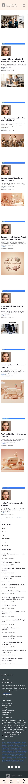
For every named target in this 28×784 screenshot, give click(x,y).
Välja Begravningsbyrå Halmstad (11, 562)
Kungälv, (24, 752)
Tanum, (14, 760)
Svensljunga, (10, 760)
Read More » (3, 68)
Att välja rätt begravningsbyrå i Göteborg (13, 584)
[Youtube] (19, 767)
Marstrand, (9, 755)
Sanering (4, 542)
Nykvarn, (8, 745)
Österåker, (24, 746)
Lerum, (9, 754)
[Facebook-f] (9, 767)
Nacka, (25, 743)
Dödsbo (3, 531)
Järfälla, (15, 743)
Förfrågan (11, 782)
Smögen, (17, 758)
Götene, (12, 751)
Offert (4, 782)
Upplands (12, 746)
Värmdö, (19, 746)
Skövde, (9, 758)
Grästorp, (20, 751)
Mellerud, (14, 755)
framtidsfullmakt (6, 538)
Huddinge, (11, 743)
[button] (24, 5)
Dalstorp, (25, 749)
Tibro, (17, 760)
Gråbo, (16, 751)
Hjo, (11, 752)
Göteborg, (4, 742)
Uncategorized (5, 545)
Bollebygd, (4, 749)
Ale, (12, 748)
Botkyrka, (19, 742)
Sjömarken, (13, 757)
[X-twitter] (12, 767)
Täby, (9, 746)
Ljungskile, (4, 755)
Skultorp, (13, 758)
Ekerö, (3, 743)
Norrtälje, (4, 745)
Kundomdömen (6, 693)
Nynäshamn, (13, 745)
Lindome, (22, 754)
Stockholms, (14, 742)
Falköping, (8, 751)
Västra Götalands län (6, 748)
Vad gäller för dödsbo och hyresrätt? (12, 636)
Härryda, (17, 752)
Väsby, (16, 746)
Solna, (25, 745)
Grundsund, (24, 751)
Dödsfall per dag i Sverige (9, 605)
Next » (20, 517)
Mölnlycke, (22, 755)
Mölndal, (18, 755)
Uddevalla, (9, 761)
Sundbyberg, (5, 746)
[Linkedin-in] (15, 767)
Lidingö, (22, 743)
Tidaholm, (21, 760)
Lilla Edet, (18, 754)
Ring (24, 782)
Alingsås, (15, 748)
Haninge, (7, 743)
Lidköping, (13, 754)
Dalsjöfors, (20, 749)
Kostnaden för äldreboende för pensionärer (14, 591)
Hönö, (14, 752)
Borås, (8, 749)
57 (17, 517)
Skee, (25, 757)
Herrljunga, (4, 752)
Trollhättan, (4, 761)
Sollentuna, (21, 745)
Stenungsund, (23, 758)
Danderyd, (24, 742)
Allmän (3, 528)
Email (18, 782)
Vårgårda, (22, 761)
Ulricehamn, (14, 761)
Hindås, (8, 752)
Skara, (18, 757)
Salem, (17, 745)
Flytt (3, 535)
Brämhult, (12, 749)
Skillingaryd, (4, 758)
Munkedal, (4, 757)
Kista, (19, 743)
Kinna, (21, 752)
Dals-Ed (16, 749)
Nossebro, (9, 757)
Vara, (19, 761)
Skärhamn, (21, 757)
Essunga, (4, 751)
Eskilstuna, (9, 742)
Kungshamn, (5, 754)
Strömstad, (4, 760)
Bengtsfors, (20, 748)
